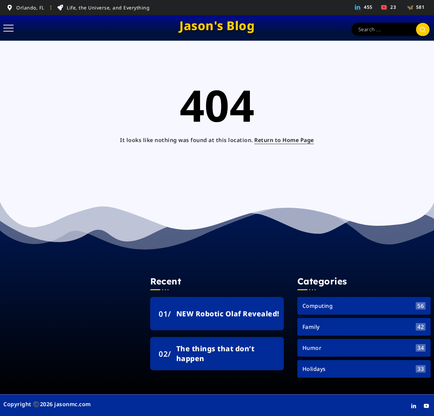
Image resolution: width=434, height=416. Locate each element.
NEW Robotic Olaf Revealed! (227, 313)
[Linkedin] (363, 7)
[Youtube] (389, 7)
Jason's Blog (217, 25)
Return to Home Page (284, 140)
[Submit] (423, 29)
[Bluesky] (414, 7)
